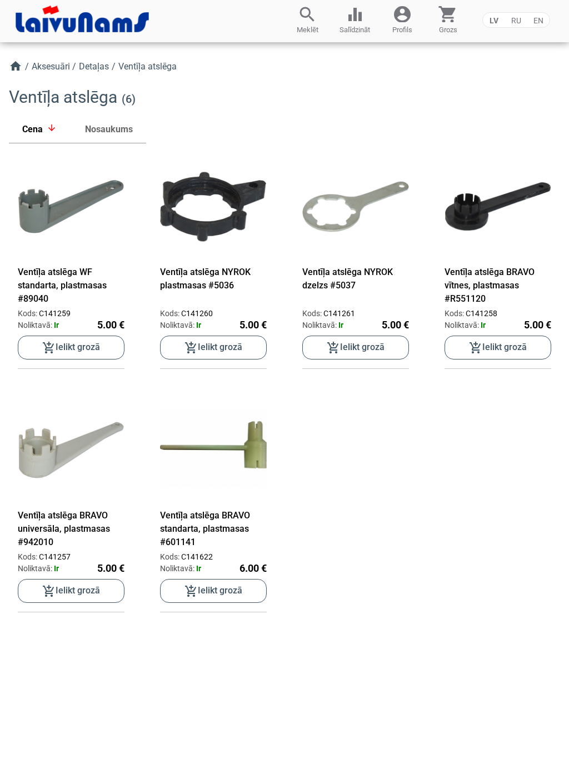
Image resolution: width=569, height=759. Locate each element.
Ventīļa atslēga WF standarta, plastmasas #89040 (62, 285)
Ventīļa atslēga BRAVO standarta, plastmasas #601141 (205, 528)
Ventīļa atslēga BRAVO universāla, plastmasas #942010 (64, 528)
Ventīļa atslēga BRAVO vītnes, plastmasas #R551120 (490, 285)
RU (516, 20)
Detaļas (94, 66)
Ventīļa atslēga (147, 66)
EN (538, 20)
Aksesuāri (51, 66)
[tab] (40, 129)
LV (494, 20)
